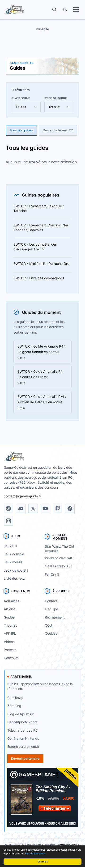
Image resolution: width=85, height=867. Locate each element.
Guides (9, 617)
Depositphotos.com (22, 722)
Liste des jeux (14, 578)
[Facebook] (70, 508)
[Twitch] (57, 508)
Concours (11, 658)
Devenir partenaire (25, 758)
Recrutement (55, 617)
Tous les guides (21, 130)
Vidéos (9, 642)
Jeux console (14, 554)
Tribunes (10, 625)
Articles (9, 609)
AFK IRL (10, 633)
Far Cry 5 (52, 574)
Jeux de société (16, 570)
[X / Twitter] (33, 508)
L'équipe (51, 609)
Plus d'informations (35, 853)
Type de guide (55, 98)
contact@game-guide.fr (22, 496)
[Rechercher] (54, 9)
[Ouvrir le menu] (76, 9)
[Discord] (21, 508)
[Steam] (8, 508)
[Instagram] (8, 521)
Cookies (51, 633)
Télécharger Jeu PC (22, 730)
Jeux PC (10, 546)
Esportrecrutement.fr (23, 746)
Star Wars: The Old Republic (59, 548)
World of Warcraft (58, 558)
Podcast (10, 650)
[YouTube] (45, 508)
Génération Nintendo (23, 738)
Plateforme (21, 98)
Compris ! (43, 861)
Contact (51, 601)
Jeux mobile (13, 562)
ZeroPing (14, 706)
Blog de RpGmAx (20, 714)
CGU (48, 625)
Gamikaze (15, 698)
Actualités (11, 601)
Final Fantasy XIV (58, 566)
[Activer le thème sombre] (65, 9)
